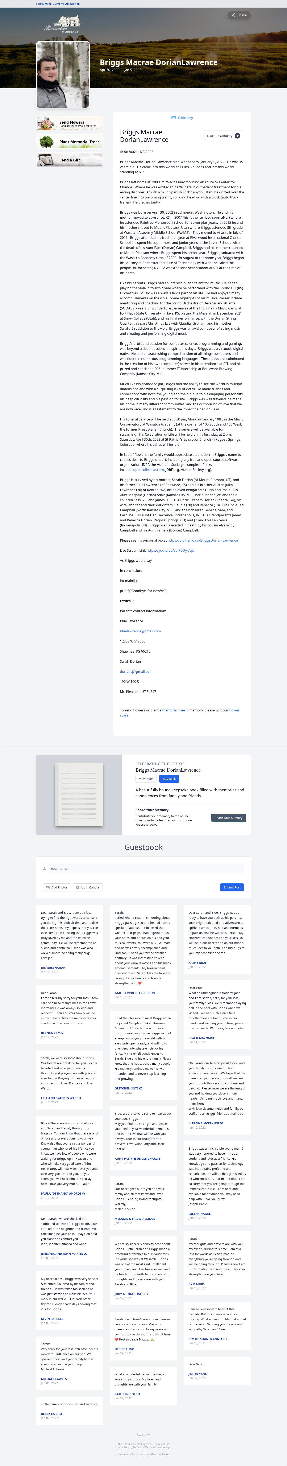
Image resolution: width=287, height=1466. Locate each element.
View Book (146, 779)
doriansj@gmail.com (136, 671)
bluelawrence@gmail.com (140, 631)
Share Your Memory (228, 818)
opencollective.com (148, 469)
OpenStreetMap (148, 1454)
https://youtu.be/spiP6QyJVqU (170, 550)
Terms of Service (155, 1447)
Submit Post (232, 887)
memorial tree (173, 710)
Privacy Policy (132, 1447)
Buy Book (169, 779)
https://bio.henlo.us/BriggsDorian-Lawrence (203, 540)
